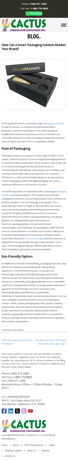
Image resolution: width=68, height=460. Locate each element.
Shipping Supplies (13, 450)
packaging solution (52, 123)
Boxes (16, 445)
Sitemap (46, 450)
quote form (15, 363)
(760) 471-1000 (20, 373)
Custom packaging (35, 238)
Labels (52, 445)
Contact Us (10, 456)
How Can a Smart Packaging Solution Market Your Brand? (34, 47)
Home (4, 445)
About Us (31, 450)
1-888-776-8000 (22, 377)
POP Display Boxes (33, 445)
